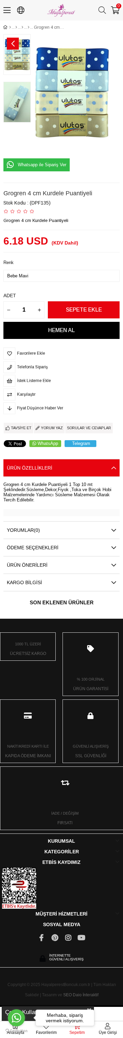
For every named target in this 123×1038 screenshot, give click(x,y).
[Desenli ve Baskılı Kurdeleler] (22, 27)
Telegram (81, 443)
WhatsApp (48, 443)
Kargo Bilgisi (24, 582)
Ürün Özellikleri (29, 468)
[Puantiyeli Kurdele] (28, 27)
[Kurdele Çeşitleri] (16, 27)
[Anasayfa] (10, 27)
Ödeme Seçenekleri (32, 547)
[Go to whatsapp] (16, 1017)
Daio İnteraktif (85, 995)
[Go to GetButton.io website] (16, 1031)
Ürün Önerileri (27, 565)
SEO (67, 995)
